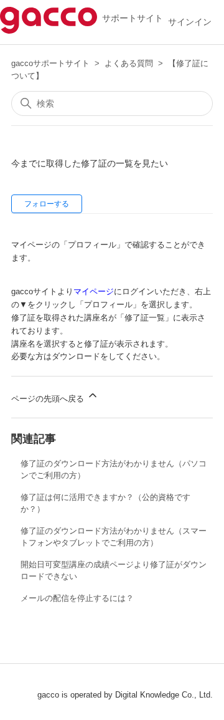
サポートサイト (130, 18)
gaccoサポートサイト (50, 63)
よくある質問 (129, 63)
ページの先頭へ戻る (48, 398)
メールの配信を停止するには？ (77, 598)
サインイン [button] (190, 22)
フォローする (46, 203)
